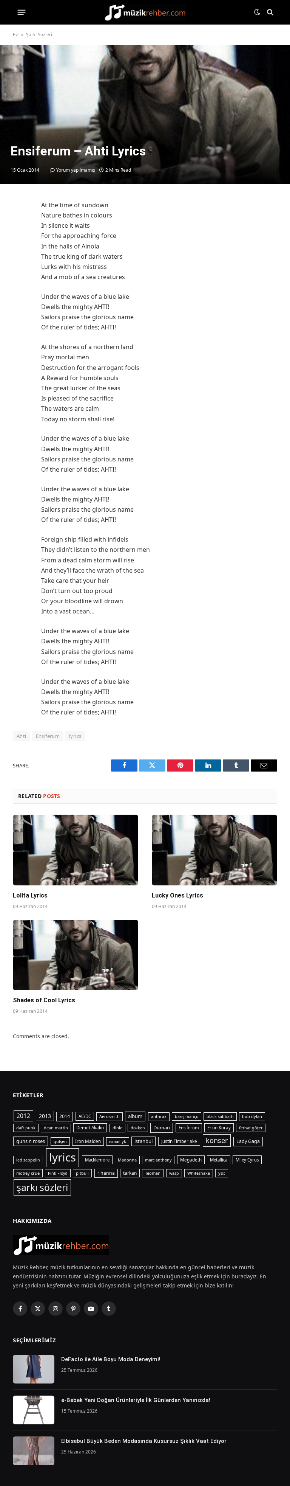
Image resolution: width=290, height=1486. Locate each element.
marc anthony (158, 1160)
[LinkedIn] (20, 259)
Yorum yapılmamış (75, 170)
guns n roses (30, 1141)
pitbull (82, 1173)
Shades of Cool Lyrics (44, 1000)
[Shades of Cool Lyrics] (75, 955)
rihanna (106, 1173)
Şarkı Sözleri (39, 34)
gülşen (60, 1141)
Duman (161, 1127)
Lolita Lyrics (30, 895)
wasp (174, 1173)
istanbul (143, 1141)
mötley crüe (28, 1173)
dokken (138, 1127)
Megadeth (191, 1160)
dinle (117, 1127)
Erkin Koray (219, 1127)
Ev (15, 34)
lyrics (75, 736)
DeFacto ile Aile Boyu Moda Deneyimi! (110, 1359)
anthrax (159, 1116)
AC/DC (85, 1116)
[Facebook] (20, 224)
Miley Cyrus (247, 1160)
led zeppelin (28, 1160)
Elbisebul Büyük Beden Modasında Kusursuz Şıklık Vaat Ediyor (144, 1441)
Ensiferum (48, 736)
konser (217, 1140)
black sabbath (220, 1116)
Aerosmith (109, 1116)
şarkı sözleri (42, 1187)
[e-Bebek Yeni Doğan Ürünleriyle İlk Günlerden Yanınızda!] (33, 1410)
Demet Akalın (90, 1127)
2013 (45, 1116)
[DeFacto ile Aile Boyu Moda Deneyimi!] (33, 1369)
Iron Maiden (88, 1141)
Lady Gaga (248, 1141)
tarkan (130, 1173)
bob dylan (252, 1116)
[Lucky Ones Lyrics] (214, 850)
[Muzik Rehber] (145, 12)
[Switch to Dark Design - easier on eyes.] (257, 12)
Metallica (218, 1160)
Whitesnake (198, 1173)
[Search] (269, 12)
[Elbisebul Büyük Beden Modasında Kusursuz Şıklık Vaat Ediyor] (33, 1450)
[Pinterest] (20, 277)
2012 (23, 1116)
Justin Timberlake (179, 1141)
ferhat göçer (250, 1127)
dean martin (56, 1127)
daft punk (25, 1127)
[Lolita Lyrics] (75, 850)
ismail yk (117, 1141)
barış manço (186, 1116)
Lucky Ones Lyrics (177, 895)
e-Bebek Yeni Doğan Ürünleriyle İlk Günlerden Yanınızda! (135, 1400)
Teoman (152, 1173)
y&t (221, 1173)
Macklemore (97, 1160)
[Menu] (22, 12)
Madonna (127, 1160)
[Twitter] (20, 242)
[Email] (20, 294)
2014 (64, 1116)
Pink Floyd (58, 1173)
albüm (135, 1116)
